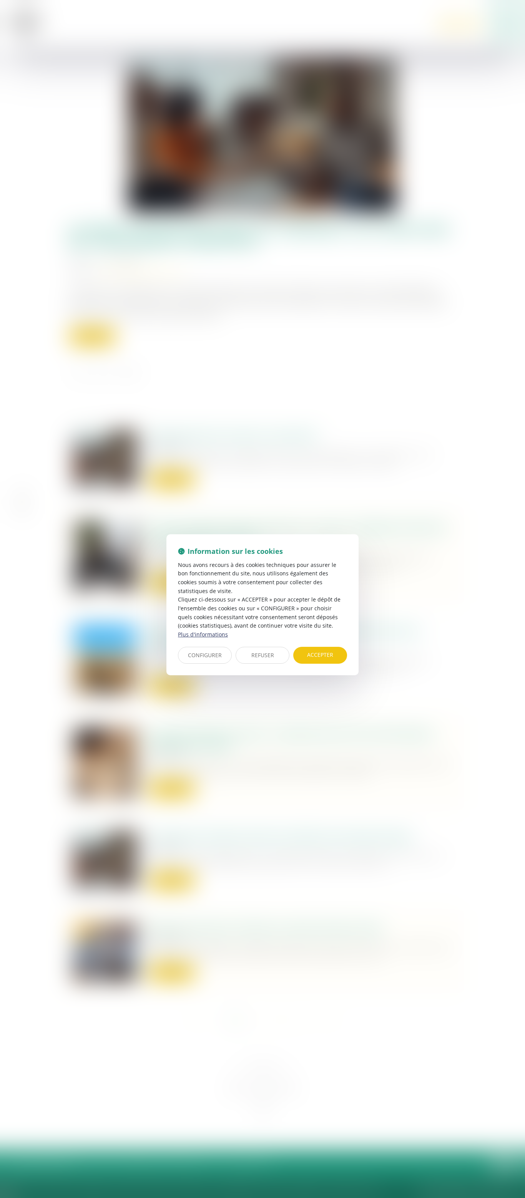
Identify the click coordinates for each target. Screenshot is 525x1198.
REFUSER (262, 655)
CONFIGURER (205, 655)
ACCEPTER (320, 654)
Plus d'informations (203, 634)
